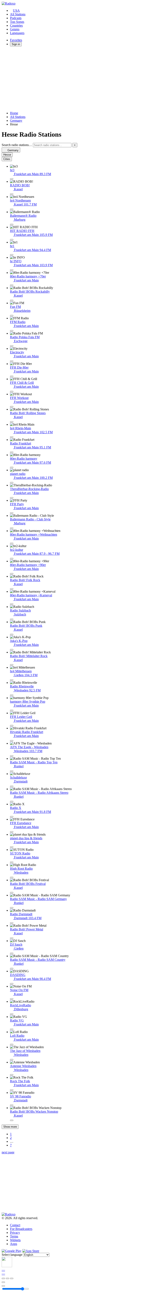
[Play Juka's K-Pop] (11, 649)
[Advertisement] (80, 79)
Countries (16, 25)
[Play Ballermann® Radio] (11, 224)
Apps (13, 1244)
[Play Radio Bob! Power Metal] (11, 938)
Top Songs (17, 22)
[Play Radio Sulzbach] (11, 619)
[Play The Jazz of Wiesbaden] (11, 1059)
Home (14, 113)
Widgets (15, 1240)
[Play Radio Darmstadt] (11, 923)
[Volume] (3, 1286)
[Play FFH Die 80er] (11, 376)
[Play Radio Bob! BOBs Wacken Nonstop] (11, 1120)
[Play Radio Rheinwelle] (11, 695)
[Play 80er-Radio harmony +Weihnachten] (11, 543)
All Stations (17, 14)
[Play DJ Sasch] (11, 953)
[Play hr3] (11, 179)
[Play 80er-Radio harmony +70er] (11, 285)
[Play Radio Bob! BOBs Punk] (11, 634)
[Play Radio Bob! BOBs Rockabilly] (11, 300)
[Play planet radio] (11, 482)
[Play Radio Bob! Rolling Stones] (11, 421)
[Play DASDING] (11, 983)
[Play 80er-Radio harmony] (11, 467)
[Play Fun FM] (11, 315)
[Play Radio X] (11, 816)
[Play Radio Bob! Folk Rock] (11, 589)
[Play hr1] (11, 254)
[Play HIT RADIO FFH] (11, 239)
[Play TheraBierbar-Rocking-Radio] (11, 497)
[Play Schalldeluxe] (11, 786)
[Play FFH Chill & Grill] (11, 391)
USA (16, 10)
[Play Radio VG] (11, 1029)
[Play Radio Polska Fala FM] (11, 346)
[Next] (11, 1278)
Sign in (16, 44)
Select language (12, 1254)
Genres (14, 29)
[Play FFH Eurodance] (11, 831)
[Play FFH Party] (11, 513)
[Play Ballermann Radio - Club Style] (11, 528)
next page (8, 1152)
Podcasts (15, 18)
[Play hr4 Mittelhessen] (11, 680)
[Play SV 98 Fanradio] (11, 1105)
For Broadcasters (21, 1229)
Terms (14, 1236)
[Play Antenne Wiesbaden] (11, 1074)
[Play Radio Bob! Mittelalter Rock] (11, 664)
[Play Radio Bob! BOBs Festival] (11, 892)
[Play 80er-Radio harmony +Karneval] (11, 604)
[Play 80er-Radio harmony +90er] (11, 573)
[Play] (7, 1278)
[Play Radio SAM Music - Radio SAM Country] (11, 968)
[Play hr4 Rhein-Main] (11, 437)
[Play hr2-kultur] (11, 558)
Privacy (15, 1232)
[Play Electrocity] (11, 361)
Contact (15, 1225)
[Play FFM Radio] (11, 330)
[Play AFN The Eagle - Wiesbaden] (11, 756)
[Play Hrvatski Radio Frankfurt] (11, 740)
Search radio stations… (17, 145)
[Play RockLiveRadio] (11, 1014)
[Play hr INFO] (11, 270)
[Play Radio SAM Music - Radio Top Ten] (11, 771)
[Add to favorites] (3, 1282)
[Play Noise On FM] (11, 998)
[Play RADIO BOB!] (11, 194)
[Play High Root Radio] (11, 877)
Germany (16, 120)
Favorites (16, 40)
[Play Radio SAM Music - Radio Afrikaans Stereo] (11, 801)
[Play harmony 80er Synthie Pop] (11, 710)
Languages (17, 33)
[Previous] (3, 1278)
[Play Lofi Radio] (11, 1044)
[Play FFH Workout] (11, 406)
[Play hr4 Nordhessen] (11, 209)
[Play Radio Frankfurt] (11, 452)
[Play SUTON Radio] (11, 862)
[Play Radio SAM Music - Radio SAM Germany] (11, 907)
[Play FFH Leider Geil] (11, 725)
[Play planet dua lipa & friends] (11, 847)
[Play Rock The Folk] (11, 1090)
